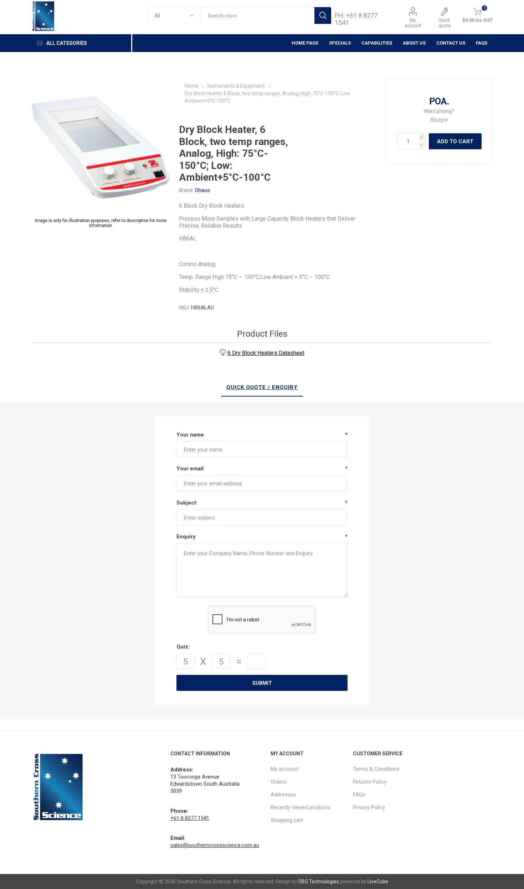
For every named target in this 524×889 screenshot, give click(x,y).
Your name (190, 434)
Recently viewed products (300, 807)
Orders (278, 782)
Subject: (186, 503)
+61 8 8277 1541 (189, 818)
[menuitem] (308, 769)
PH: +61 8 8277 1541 (356, 19)
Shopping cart (287, 820)
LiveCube (378, 881)
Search (322, 15)
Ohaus (202, 190)
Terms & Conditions (376, 769)
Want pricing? (439, 111)
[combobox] (257, 15)
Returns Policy (369, 782)
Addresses (283, 794)
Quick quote (444, 22)
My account (413, 22)
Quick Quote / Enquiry (262, 387)
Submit (262, 683)
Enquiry (186, 536)
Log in (441, 120)
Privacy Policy (369, 807)
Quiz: (183, 647)
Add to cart (455, 141)
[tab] (262, 388)
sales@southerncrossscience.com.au (214, 845)
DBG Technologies (318, 881)
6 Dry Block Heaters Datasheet (265, 353)
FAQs (481, 43)
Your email (190, 468)
